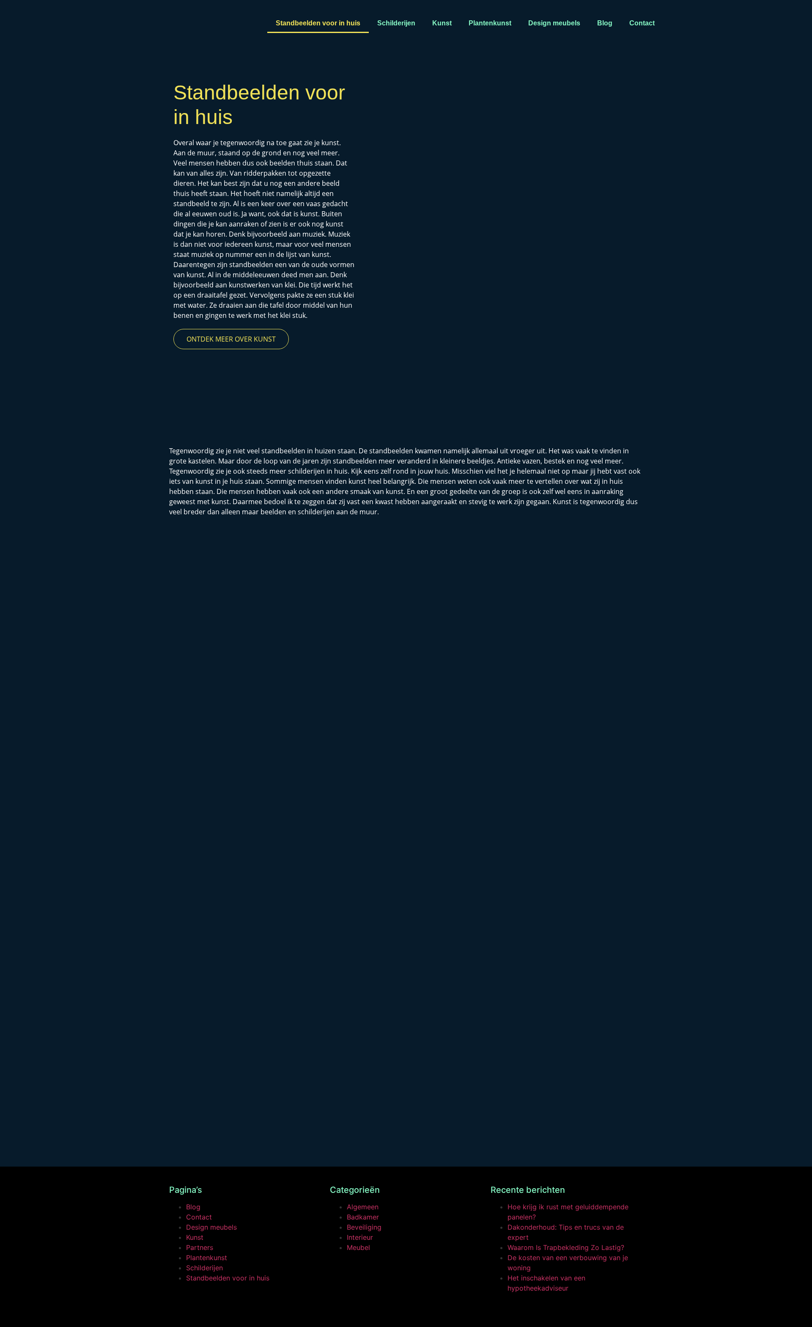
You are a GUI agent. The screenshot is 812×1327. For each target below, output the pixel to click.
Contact (642, 23)
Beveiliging (364, 1227)
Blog (604, 23)
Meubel (358, 1247)
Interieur (360, 1237)
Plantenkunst (490, 23)
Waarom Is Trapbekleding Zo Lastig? (566, 1247)
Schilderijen (396, 23)
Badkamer (363, 1217)
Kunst (442, 23)
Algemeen (363, 1207)
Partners (199, 1247)
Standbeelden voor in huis (318, 23)
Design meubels (554, 23)
